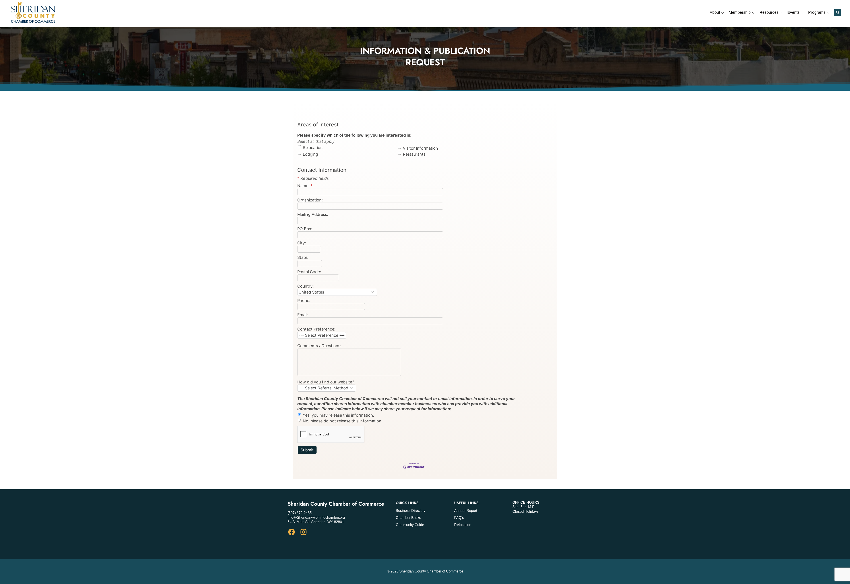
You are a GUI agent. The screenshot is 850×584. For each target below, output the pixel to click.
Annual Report (465, 510)
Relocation (462, 525)
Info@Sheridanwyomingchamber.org (316, 517)
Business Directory (410, 510)
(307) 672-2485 (300, 513)
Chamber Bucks (408, 518)
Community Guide (410, 525)
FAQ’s (459, 518)
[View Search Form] (837, 12)
